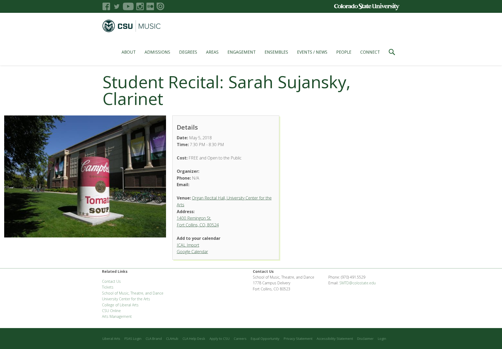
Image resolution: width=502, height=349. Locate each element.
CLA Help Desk (193, 338)
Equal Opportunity (265, 338)
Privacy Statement (298, 338)
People (343, 52)
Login (382, 338)
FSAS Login (132, 338)
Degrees (188, 52)
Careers (240, 338)
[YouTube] (128, 6)
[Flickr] (150, 6)
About (129, 52)
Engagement (241, 52)
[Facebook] (106, 6)
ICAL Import (188, 245)
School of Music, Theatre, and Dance (132, 293)
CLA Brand (154, 338)
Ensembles (276, 52)
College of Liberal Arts (120, 304)
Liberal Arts (111, 338)
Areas (212, 52)
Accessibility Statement (335, 338)
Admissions (157, 52)
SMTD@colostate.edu (357, 282)
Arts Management (117, 316)
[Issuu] (160, 6)
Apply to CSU (219, 338)
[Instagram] (140, 6)
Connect (370, 52)
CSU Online (111, 310)
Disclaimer (365, 338)
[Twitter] (116, 6)
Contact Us (111, 281)
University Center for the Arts (126, 298)
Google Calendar (192, 251)
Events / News (312, 52)
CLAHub (172, 338)
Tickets (107, 287)
